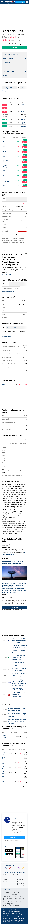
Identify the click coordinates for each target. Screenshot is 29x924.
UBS (4, 146)
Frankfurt (4, 767)
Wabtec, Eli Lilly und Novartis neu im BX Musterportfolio (19, 694)
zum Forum (5, 545)
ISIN (14, 34)
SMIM (19, 892)
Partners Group (5, 161)
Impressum (20, 875)
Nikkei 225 (14, 896)
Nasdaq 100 (6, 896)
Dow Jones (15, 894)
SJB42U (24, 123)
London (3, 772)
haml (3, 782)
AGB (18, 881)
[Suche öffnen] (27, 2)
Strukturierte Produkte (15, 902)
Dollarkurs (6, 900)
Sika (4, 185)
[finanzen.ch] (10, 1)
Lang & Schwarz (4, 736)
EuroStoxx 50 (7, 894)
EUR (4, 199)
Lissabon (3, 762)
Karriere (5, 877)
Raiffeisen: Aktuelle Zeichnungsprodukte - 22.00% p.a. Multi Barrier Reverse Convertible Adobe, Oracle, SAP (19, 649)
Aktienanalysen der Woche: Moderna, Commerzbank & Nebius (19, 640)
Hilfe (13, 875)
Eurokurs (13, 900)
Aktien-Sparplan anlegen (15, 44)
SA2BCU (23, 126)
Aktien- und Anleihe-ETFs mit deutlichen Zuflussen (19, 689)
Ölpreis (17, 905)
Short (24, 142)
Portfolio (13, 904)
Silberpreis (21, 900)
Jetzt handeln (14, 607)
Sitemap (5, 881)
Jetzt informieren (7, 274)
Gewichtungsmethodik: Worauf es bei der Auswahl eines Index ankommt (17, 715)
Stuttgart (3, 753)
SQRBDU (23, 111)
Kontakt (5, 875)
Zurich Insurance (6, 180)
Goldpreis (10, 898)
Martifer (4, 384)
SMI (4, 898)
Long (24, 140)
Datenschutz (21, 877)
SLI (15, 892)
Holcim (5, 171)
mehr (9, 199)
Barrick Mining (5, 166)
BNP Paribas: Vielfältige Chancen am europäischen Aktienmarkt (18, 657)
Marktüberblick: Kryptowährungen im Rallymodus (18, 663)
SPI (12, 892)
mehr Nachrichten (7, 291)
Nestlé (4, 141)
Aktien (16, 898)
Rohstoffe (6, 904)
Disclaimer (20, 879)
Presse (5, 879)
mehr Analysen (6, 337)
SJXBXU (23, 105)
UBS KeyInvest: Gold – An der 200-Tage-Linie (19, 669)
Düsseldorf (4, 758)
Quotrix (3, 777)
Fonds (5, 902)
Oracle (5, 176)
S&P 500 (21, 896)
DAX (23, 892)
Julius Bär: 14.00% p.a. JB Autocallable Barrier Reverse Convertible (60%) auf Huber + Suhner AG (19, 682)
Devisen (21, 898)
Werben (14, 877)
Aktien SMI (6, 892)
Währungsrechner (8, 905)
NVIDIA (5, 151)
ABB (4, 156)
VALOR (4, 34)
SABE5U (23, 119)
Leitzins (23, 905)
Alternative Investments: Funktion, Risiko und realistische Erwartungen (17, 721)
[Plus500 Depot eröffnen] (9, 3)
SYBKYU (23, 108)
